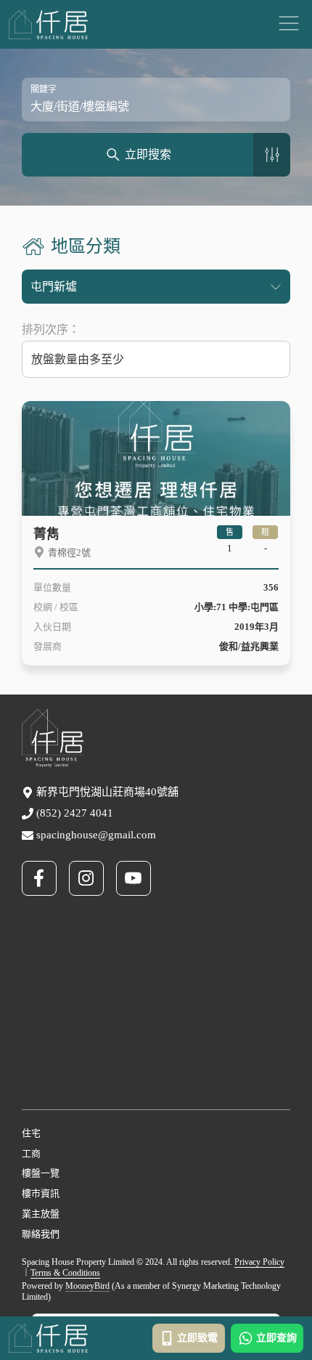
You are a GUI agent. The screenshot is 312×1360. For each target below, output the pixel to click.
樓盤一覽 (40, 1172)
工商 (31, 1153)
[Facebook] (45, 878)
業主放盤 (40, 1213)
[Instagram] (92, 878)
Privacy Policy (259, 1262)
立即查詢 (276, 1337)
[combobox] (156, 359)
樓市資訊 (40, 1193)
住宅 (31, 1133)
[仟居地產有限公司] (48, 24)
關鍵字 (43, 89)
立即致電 (197, 1337)
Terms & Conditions (65, 1273)
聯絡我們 (40, 1234)
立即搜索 (148, 154)
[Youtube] (139, 878)
